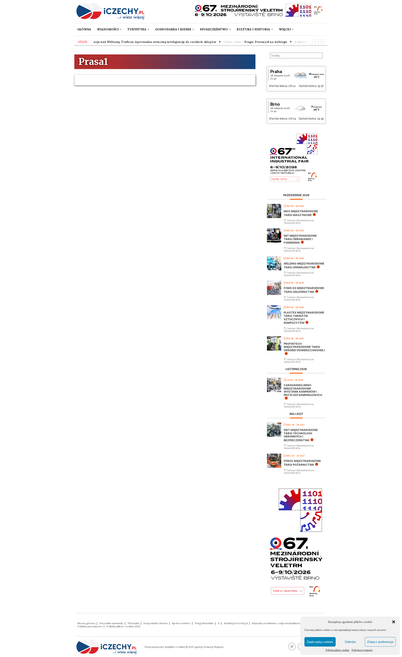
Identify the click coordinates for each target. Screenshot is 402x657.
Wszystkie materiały (111, 623)
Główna (84, 29)
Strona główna (86, 623)
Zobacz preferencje (380, 642)
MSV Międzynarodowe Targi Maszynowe (301, 213)
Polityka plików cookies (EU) (123, 626)
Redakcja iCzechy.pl (236, 623)
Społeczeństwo (214, 29)
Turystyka (137, 29)
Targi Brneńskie (204, 623)
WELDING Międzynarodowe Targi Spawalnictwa (304, 265)
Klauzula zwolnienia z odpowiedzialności (276, 623)
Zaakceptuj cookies (320, 642)
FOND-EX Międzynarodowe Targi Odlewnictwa (304, 289)
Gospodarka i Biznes (173, 29)
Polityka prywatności (362, 650)
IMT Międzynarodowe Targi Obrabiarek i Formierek (300, 239)
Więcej (285, 29)
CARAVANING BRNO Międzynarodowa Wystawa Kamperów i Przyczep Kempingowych (303, 390)
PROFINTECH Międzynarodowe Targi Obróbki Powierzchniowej (304, 347)
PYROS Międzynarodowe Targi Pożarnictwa (302, 462)
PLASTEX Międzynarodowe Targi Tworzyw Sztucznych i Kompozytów (304, 317)
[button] (394, 622)
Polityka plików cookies (337, 650)
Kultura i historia (253, 29)
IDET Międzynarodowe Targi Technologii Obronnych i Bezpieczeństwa (301, 435)
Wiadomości (108, 29)
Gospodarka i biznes (155, 623)
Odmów (350, 642)
